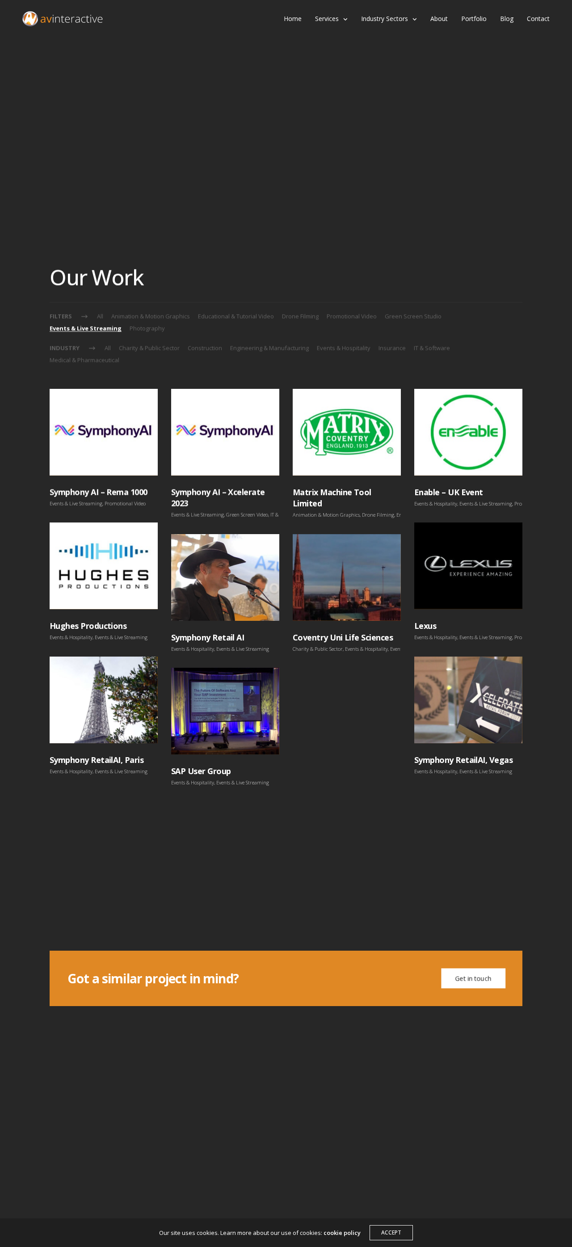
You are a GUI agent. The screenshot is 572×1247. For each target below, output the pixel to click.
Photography (147, 328)
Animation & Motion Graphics (150, 316)
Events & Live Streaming (86, 328)
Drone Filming (300, 316)
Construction (205, 348)
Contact (538, 18)
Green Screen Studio (413, 316)
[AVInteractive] (62, 19)
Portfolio (474, 18)
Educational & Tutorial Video (236, 316)
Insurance (392, 348)
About (439, 18)
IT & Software (432, 348)
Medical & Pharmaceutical (84, 360)
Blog (506, 18)
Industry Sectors (384, 18)
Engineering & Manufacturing (269, 348)
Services (327, 18)
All (100, 316)
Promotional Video (352, 316)
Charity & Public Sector (149, 348)
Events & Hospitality (343, 348)
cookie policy (342, 1233)
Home (293, 18)
